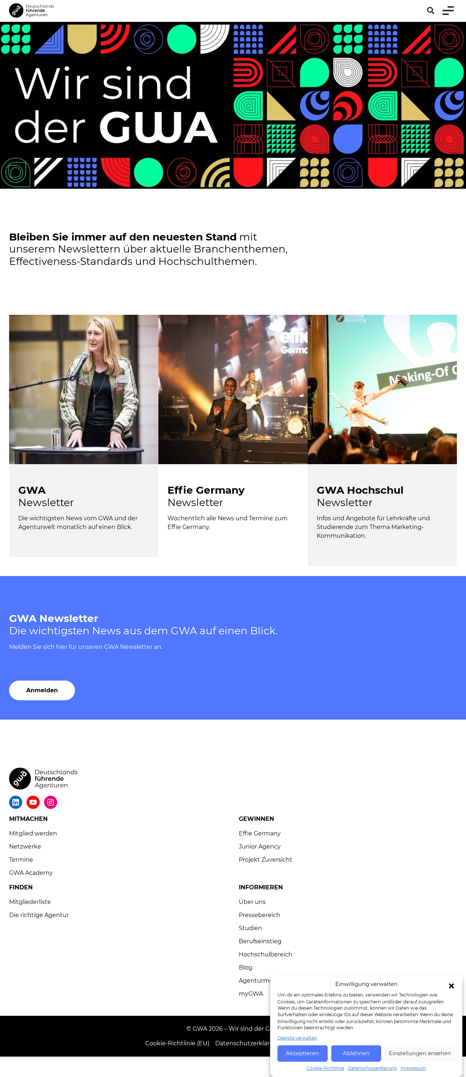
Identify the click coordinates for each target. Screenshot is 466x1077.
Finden (21, 887)
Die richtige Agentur (39, 915)
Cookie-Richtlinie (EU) (177, 1043)
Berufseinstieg (260, 941)
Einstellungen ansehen (420, 1053)
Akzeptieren (302, 1053)
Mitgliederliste (30, 901)
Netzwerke (25, 846)
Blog (245, 967)
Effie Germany (260, 833)
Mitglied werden (33, 833)
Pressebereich (259, 915)
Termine (21, 859)
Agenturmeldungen (268, 980)
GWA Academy (31, 872)
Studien (250, 928)
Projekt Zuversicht (265, 859)
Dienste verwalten (297, 1038)
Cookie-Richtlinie (325, 1068)
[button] (451, 986)
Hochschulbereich (265, 954)
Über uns (252, 901)
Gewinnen (256, 818)
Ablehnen (356, 1053)
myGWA (251, 993)
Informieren (261, 887)
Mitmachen (28, 818)
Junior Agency (260, 846)
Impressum (413, 1068)
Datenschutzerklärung (372, 1068)
